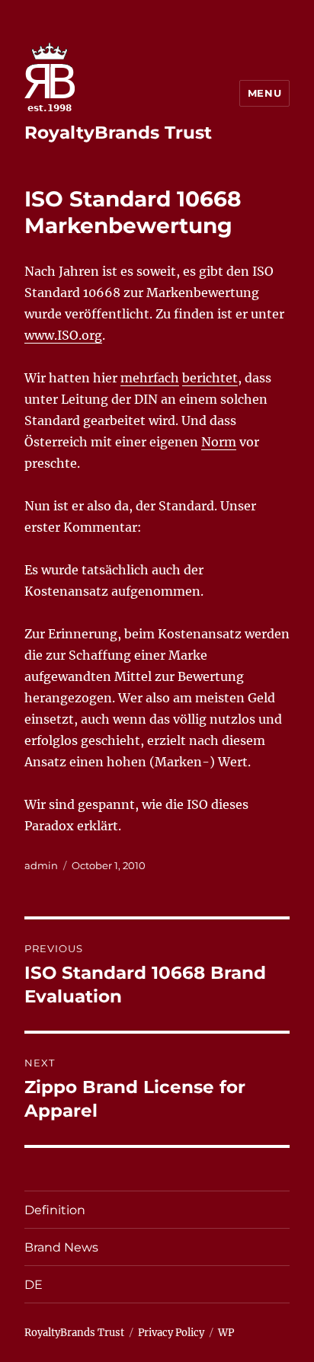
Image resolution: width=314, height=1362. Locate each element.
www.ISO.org (63, 335)
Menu (264, 93)
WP (226, 1332)
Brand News (61, 1247)
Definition (54, 1210)
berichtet (210, 377)
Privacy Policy (171, 1332)
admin (41, 865)
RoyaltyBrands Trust (118, 132)
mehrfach (149, 377)
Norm (218, 441)
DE (33, 1284)
